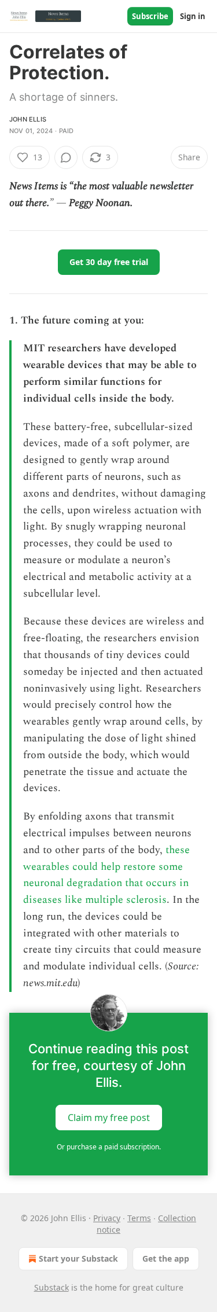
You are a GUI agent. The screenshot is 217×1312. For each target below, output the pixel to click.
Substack (51, 1287)
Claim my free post (109, 1117)
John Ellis (27, 119)
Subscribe (150, 16)
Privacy (106, 1217)
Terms (139, 1217)
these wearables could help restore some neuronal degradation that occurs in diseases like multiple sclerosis (106, 874)
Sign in (192, 16)
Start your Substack (78, 1258)
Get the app (165, 1258)
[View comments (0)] (66, 157)
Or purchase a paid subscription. (109, 1147)
